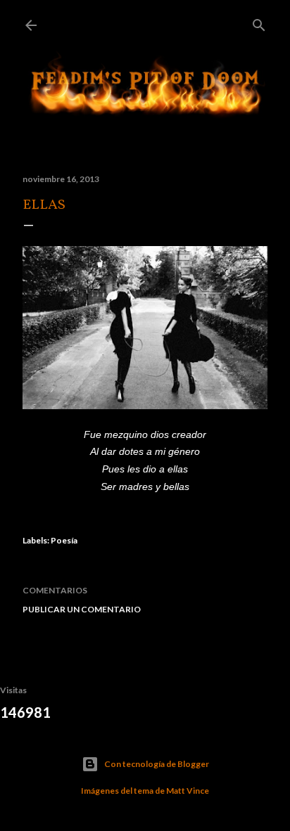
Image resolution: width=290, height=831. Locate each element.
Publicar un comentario (82, 609)
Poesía (64, 540)
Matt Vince (187, 790)
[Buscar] (259, 22)
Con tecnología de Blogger (156, 764)
